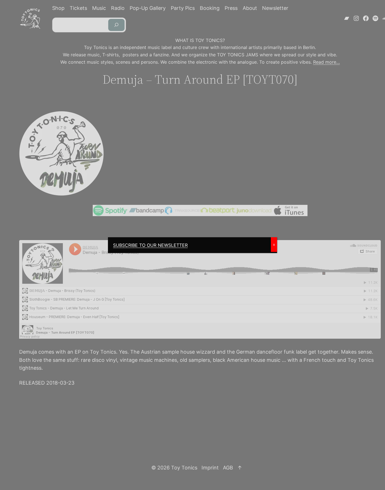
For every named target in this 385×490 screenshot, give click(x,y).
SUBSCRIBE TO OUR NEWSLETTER (150, 245)
